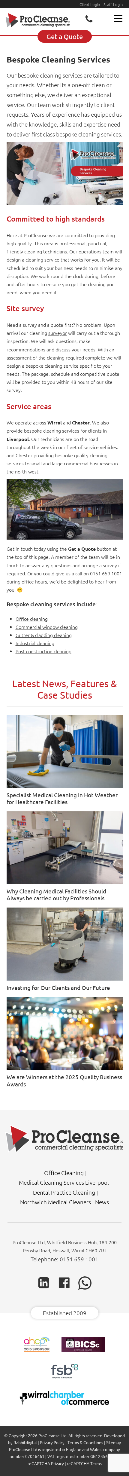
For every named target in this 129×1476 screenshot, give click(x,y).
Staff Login (113, 4)
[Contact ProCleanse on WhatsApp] (85, 1288)
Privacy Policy (52, 1442)
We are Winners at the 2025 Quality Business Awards (64, 1080)
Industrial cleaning (35, 643)
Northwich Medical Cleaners (55, 1201)
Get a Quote (64, 36)
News (102, 1201)
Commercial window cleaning (47, 626)
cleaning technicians (45, 251)
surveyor (57, 332)
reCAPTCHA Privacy (46, 1463)
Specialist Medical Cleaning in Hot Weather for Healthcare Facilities (62, 798)
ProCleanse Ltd (52, 1435)
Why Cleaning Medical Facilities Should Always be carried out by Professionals (56, 894)
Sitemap (113, 1442)
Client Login (90, 4)
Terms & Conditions (85, 1442)
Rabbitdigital (25, 1442)
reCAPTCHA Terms (84, 1463)
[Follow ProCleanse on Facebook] (64, 1287)
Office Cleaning (64, 1172)
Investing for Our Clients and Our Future (58, 987)
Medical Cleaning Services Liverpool (64, 1182)
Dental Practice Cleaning (64, 1192)
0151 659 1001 (106, 573)
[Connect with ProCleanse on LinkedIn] (43, 1287)
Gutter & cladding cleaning (44, 635)
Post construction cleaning (43, 651)
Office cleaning (32, 618)
